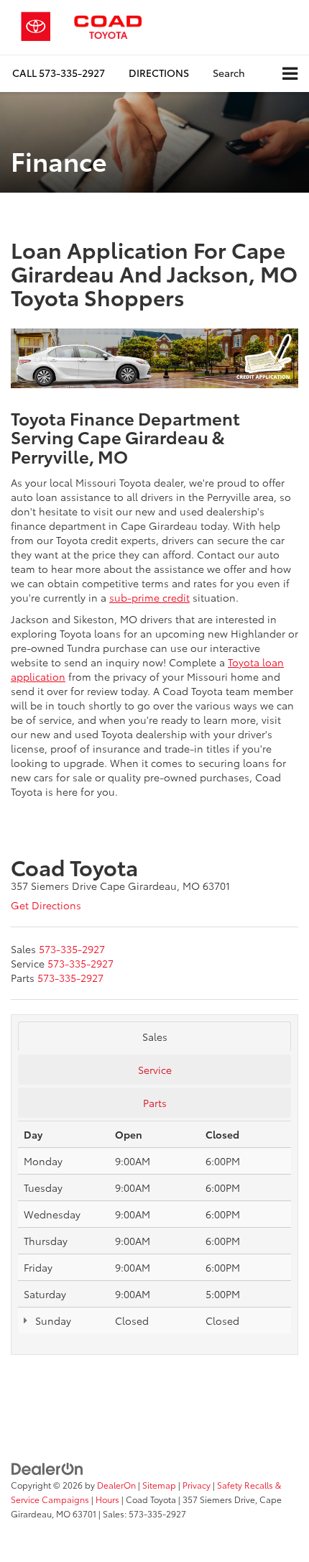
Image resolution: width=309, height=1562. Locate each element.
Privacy (197, 1485)
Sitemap (159, 1485)
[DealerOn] (47, 1467)
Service (155, 1069)
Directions (159, 72)
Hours (107, 1499)
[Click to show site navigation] (290, 73)
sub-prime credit (149, 597)
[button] (58, 73)
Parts (155, 1102)
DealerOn (116, 1485)
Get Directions (46, 905)
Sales (154, 1036)
